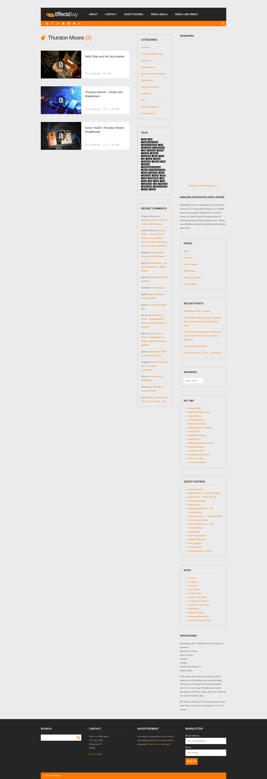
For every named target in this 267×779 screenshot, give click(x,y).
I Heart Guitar (194, 593)
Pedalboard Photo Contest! (197, 311)
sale (144, 150)
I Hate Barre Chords (198, 520)
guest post (147, 187)
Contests (145, 47)
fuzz (162, 156)
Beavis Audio (194, 408)
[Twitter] (74, 23)
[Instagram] (63, 23)
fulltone (156, 162)
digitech (155, 153)
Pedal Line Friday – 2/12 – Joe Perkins (203, 353)
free (162, 178)
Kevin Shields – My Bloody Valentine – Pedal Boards (154, 267)
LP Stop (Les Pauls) (198, 601)
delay (155, 156)
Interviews (146, 60)
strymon (146, 164)
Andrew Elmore (195, 489)
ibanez (145, 170)
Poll (143, 100)
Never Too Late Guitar (199, 605)
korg (163, 181)
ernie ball (154, 173)
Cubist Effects (194, 416)
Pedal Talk (146, 93)
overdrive (147, 156)
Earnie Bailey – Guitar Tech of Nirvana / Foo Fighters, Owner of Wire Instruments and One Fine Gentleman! (154, 238)
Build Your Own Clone (198, 412)
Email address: (192, 736)
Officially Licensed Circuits (201, 443)
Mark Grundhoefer (197, 535)
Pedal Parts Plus (196, 450)
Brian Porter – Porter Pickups (202, 497)
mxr (161, 145)
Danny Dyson (194, 504)
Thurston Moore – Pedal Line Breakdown (104, 94)
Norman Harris (195, 547)
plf (144, 159)
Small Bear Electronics (199, 454)
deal (164, 162)
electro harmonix (150, 145)
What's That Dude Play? (200, 620)
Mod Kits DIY (194, 439)
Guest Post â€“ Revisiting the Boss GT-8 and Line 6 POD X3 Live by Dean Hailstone (203, 336)
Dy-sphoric (193, 582)
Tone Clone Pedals (197, 462)
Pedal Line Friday (186, 14)
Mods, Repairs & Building (153, 73)
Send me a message (159, 744)
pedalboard (154, 178)
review (156, 175)
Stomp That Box (196, 458)
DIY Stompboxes (196, 420)
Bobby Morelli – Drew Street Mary (204, 493)
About (93, 14)
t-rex (145, 178)
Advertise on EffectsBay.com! (203, 185)
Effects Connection (197, 423)
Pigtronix (163, 184)
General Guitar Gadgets (200, 427)
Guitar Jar (193, 585)
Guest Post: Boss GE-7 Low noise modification (154, 366)
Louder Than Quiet (197, 597)
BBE (163, 175)
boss (145, 139)
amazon (152, 150)
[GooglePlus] (58, 23)
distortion (147, 162)
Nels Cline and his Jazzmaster (105, 56)
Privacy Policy (190, 284)
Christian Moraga (196, 501)
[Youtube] (79, 23)
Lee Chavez (194, 531)
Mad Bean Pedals (196, 435)
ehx (151, 139)
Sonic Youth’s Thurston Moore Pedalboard (104, 129)
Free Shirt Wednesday (152, 54)
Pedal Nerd (193, 608)
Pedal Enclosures (196, 447)
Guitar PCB (193, 431)
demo (145, 173)
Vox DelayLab (157, 287)
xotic (157, 181)
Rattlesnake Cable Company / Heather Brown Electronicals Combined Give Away (202, 321)
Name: (188, 747)
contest (146, 153)
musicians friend (158, 170)
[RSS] (47, 23)
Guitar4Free (194, 589)
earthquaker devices (152, 167)
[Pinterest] (68, 23)
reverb (145, 189)
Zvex (145, 181)
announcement (160, 187)
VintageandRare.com (198, 616)
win (150, 181)
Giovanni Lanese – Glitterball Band (205, 516)
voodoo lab (147, 184)
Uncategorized (148, 113)
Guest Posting (133, 14)
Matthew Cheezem (197, 539)
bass (162, 173)
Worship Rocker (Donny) (200, 551)
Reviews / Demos (149, 106)
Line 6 (150, 159)
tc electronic (159, 148)
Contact (110, 14)
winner (158, 159)
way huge (147, 175)
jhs (156, 184)
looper (153, 189)
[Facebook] (52, 23)
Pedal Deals (159, 14)
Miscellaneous (148, 67)
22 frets (191, 578)
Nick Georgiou (195, 543)
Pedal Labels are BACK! (195, 346)
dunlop (161, 150)
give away (147, 148)
